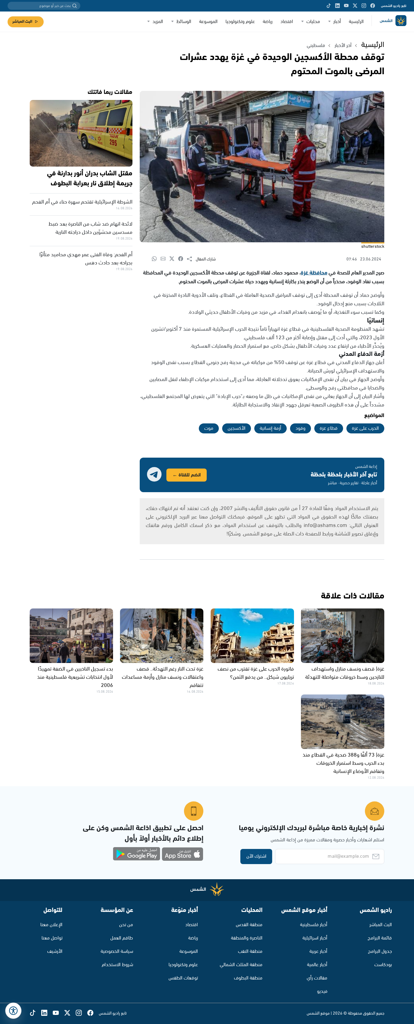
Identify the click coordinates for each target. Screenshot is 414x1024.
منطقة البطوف (248, 978)
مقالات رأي (317, 978)
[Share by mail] (165, 259)
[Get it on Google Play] (136, 854)
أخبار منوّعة (184, 910)
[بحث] (74, 6)
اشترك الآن (256, 856)
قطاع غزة (329, 428)
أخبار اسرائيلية (314, 938)
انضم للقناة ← (186, 475)
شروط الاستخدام (117, 964)
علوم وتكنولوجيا (240, 21)
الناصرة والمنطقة (246, 938)
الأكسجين (236, 428)
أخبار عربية (318, 951)
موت (208, 428)
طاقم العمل (121, 938)
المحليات (251, 910)
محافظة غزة (314, 273)
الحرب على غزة (365, 428)
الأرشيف (54, 951)
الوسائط (183, 21)
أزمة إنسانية (270, 428)
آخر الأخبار (343, 45)
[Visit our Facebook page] (372, 5)
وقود (300, 428)
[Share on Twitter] (173, 259)
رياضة (267, 21)
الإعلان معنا (51, 924)
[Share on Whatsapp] (156, 259)
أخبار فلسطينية (313, 924)
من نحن (126, 924)
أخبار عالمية (317, 964)
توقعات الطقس (183, 978)
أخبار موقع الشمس (304, 910)
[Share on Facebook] (182, 259)
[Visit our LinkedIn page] (337, 5)
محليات (313, 21)
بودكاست (383, 964)
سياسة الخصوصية (117, 951)
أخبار (337, 21)
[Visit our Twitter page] (355, 5)
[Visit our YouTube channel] (346, 5)
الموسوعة (208, 21)
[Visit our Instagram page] (364, 5)
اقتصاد (286, 21)
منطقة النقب (250, 951)
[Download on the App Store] (182, 854)
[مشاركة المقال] (191, 259)
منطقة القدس (249, 924)
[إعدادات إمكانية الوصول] (13, 1011)
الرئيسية (356, 21)
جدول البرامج (380, 951)
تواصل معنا (52, 938)
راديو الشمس (376, 910)
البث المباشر (22, 22)
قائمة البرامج (380, 938)
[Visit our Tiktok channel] (328, 5)
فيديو (322, 991)
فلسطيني (316, 45)
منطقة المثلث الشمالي (241, 964)
